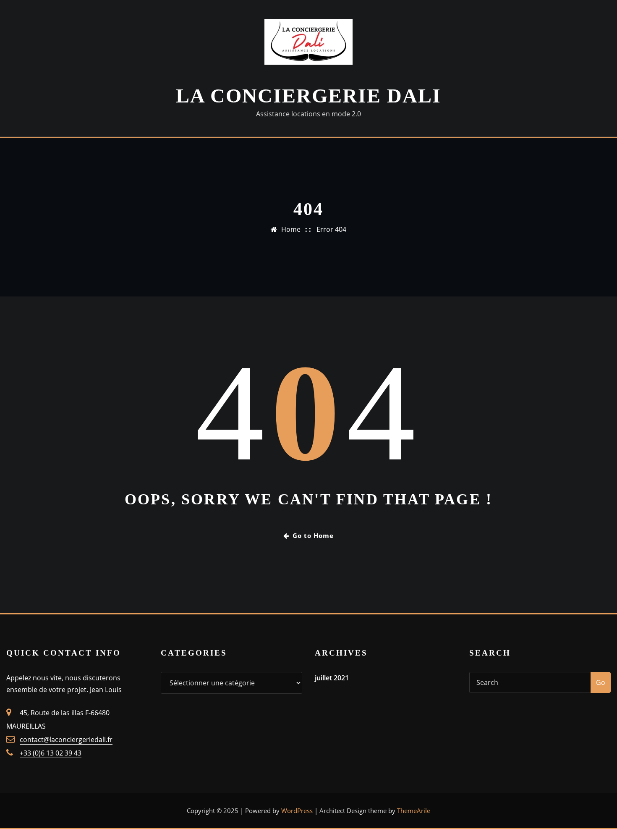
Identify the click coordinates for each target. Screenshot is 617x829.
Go (600, 682)
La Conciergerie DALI (308, 95)
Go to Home (313, 535)
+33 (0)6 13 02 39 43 (50, 753)
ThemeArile (413, 810)
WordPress (297, 810)
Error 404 (331, 229)
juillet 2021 (332, 677)
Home (291, 229)
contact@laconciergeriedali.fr (66, 739)
